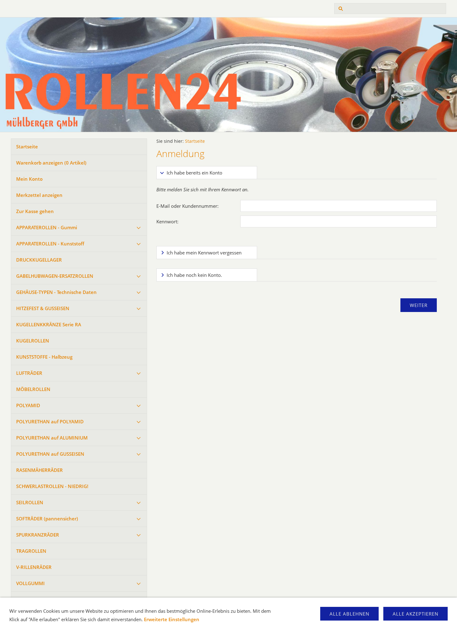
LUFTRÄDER (29, 373)
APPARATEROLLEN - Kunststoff (50, 243)
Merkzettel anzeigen (39, 195)
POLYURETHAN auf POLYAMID (50, 421)
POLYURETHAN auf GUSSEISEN (50, 454)
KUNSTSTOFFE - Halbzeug (44, 357)
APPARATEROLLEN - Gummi (46, 227)
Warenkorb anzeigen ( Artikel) (51, 163)
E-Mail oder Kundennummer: (187, 206)
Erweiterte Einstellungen (171, 619)
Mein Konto (29, 179)
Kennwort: (167, 221)
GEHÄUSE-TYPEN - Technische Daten (56, 292)
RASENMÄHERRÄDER (39, 470)
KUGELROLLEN (32, 340)
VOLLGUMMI (30, 583)
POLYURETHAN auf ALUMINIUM (52, 438)
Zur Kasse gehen (35, 211)
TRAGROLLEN (31, 551)
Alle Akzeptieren (415, 614)
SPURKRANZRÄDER (37, 535)
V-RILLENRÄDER (34, 567)
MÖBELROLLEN (33, 389)
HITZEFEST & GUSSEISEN (42, 308)
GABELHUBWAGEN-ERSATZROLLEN (54, 276)
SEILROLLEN (29, 502)
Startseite (27, 146)
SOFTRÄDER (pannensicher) (47, 518)
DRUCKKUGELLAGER (39, 260)
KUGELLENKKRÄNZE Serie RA (48, 324)
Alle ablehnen (349, 614)
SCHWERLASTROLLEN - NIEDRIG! (52, 486)
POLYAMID (28, 405)
